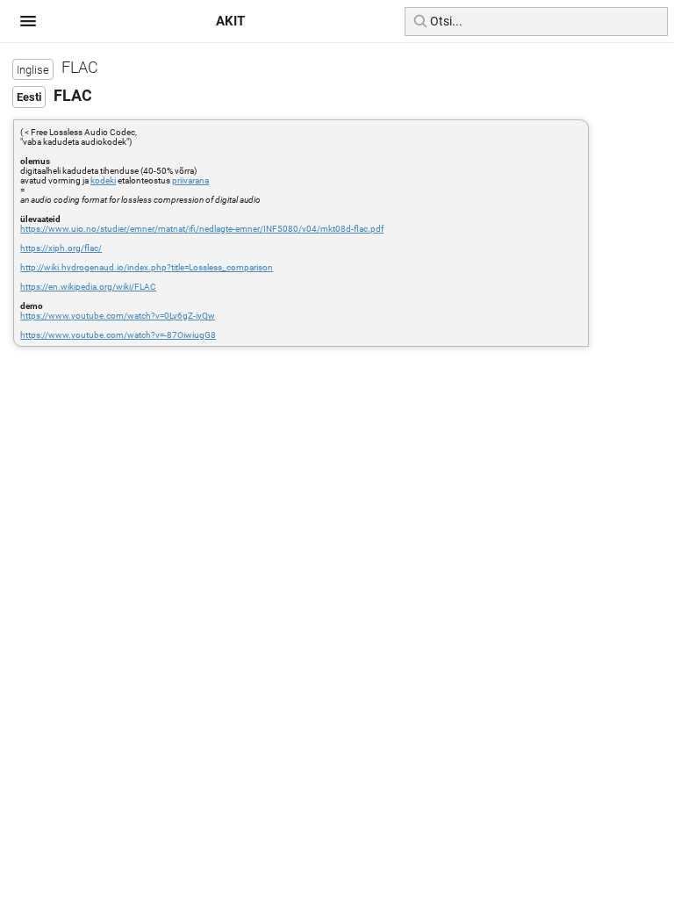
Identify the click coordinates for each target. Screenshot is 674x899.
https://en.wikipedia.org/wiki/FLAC (88, 286)
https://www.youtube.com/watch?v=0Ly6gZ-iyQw (117, 315)
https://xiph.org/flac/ (61, 248)
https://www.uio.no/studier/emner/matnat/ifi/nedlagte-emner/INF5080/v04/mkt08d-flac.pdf (202, 229)
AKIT (230, 21)
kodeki (103, 180)
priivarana (190, 180)
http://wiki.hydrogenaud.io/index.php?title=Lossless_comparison (146, 267)
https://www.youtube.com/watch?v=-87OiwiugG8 (118, 335)
